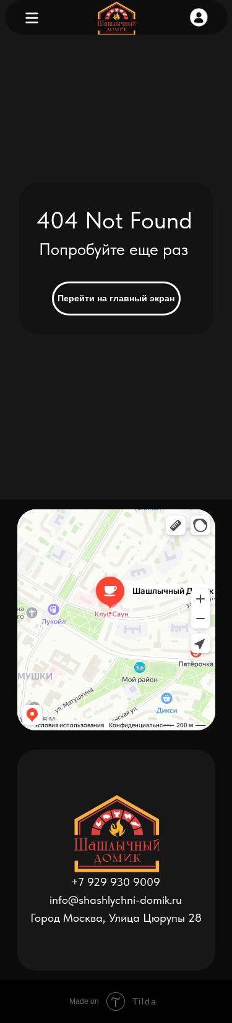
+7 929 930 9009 (115, 882)
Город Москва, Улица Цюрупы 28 (116, 918)
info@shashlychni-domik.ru (115, 900)
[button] (198, 17)
